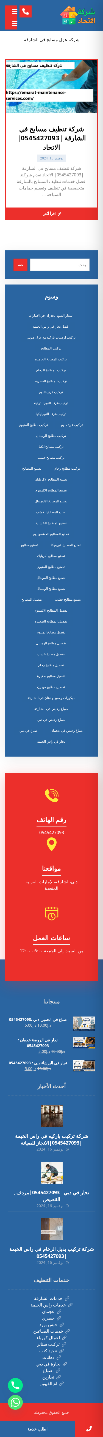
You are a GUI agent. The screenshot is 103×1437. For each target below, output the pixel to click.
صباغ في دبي (28, 730)
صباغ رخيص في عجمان (67, 730)
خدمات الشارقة (48, 1298)
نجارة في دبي (48, 1364)
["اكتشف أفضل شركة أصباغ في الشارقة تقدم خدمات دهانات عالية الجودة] (78, 15)
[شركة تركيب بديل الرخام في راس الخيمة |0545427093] (52, 1229)
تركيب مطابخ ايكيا (51, 446)
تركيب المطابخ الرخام (51, 370)
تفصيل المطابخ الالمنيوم (51, 610)
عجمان (48, 1311)
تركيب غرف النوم (51, 392)
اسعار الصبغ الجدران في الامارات (51, 315)
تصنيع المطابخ (31, 468)
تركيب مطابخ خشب (51, 457)
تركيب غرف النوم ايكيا (51, 413)
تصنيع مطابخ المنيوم (51, 566)
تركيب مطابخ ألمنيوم (33, 424)
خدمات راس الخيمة (48, 1305)
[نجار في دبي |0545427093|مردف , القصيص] (52, 1173)
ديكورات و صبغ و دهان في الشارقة (50, 697)
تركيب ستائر (48, 1344)
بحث (20, 264)
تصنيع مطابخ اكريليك (51, 555)
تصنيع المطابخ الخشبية (51, 523)
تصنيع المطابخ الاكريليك (51, 479)
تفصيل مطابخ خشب (51, 654)
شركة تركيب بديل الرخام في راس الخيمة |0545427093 (51, 1252)
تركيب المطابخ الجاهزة (51, 359)
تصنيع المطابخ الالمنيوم (51, 490)
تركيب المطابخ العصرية (51, 381)
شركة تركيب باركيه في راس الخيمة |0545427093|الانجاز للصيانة (51, 1139)
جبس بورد (48, 1325)
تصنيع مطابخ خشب (68, 599)
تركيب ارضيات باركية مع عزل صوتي (51, 337)
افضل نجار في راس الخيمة (51, 326)
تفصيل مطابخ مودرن (51, 687)
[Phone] (15, 1385)
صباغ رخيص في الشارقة (51, 708)
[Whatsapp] (15, 1402)
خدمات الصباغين (48, 1331)
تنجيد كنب (48, 1351)
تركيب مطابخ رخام (67, 468)
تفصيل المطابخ (31, 599)
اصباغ (48, 1370)
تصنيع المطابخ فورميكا (66, 545)
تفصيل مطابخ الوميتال (51, 643)
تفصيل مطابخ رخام (51, 665)
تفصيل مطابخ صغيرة (51, 676)
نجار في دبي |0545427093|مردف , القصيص (51, 1195)
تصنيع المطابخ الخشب (51, 512)
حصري (48, 1318)
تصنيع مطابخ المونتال (51, 577)
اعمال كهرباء (48, 1338)
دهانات (48, 1357)
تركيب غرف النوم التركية (51, 403)
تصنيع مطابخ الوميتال (51, 588)
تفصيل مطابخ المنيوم (51, 632)
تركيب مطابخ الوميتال (51, 435)
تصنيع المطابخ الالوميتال (51, 501)
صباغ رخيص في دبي (51, 719)
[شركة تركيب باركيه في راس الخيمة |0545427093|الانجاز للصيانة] (52, 1116)
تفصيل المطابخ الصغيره (51, 621)
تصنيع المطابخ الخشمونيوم (51, 534)
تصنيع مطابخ (29, 545)
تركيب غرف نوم (72, 424)
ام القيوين (48, 1383)
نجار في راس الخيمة (51, 741)
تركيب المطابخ (51, 348)
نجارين (48, 1377)
